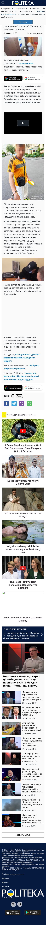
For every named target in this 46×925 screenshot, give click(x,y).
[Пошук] (3, 2)
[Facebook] (6, 403)
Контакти (5, 887)
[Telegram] (14, 403)
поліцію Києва (26, 63)
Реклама (5, 882)
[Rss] (13, 904)
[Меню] (42, 2)
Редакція (5, 878)
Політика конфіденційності (13, 874)
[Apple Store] (13, 912)
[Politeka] (23, 3)
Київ (19, 396)
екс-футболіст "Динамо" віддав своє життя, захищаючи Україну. (22, 357)
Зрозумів (23, 22)
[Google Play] (32, 912)
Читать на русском (34, 33)
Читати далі (23, 835)
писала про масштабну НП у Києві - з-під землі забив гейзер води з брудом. (21, 376)
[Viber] (21, 403)
